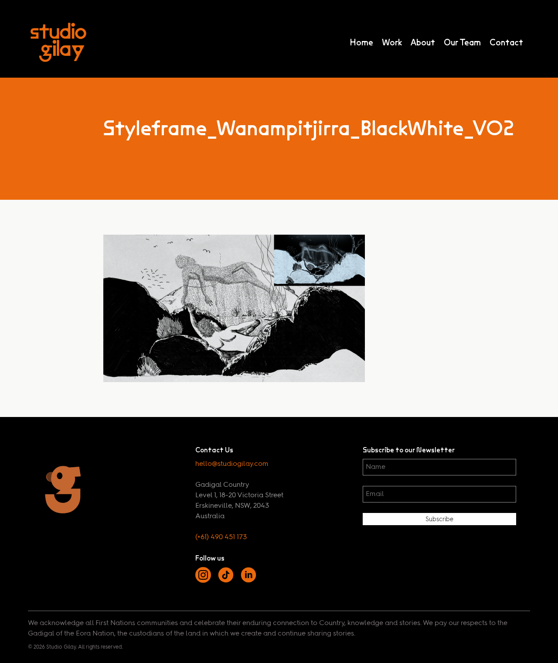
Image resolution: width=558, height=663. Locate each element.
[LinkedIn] (248, 581)
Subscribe (439, 519)
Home (361, 42)
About (423, 42)
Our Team (462, 42)
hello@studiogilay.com (232, 464)
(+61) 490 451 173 (221, 537)
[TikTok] (226, 581)
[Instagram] (203, 581)
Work (392, 42)
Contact (506, 42)
